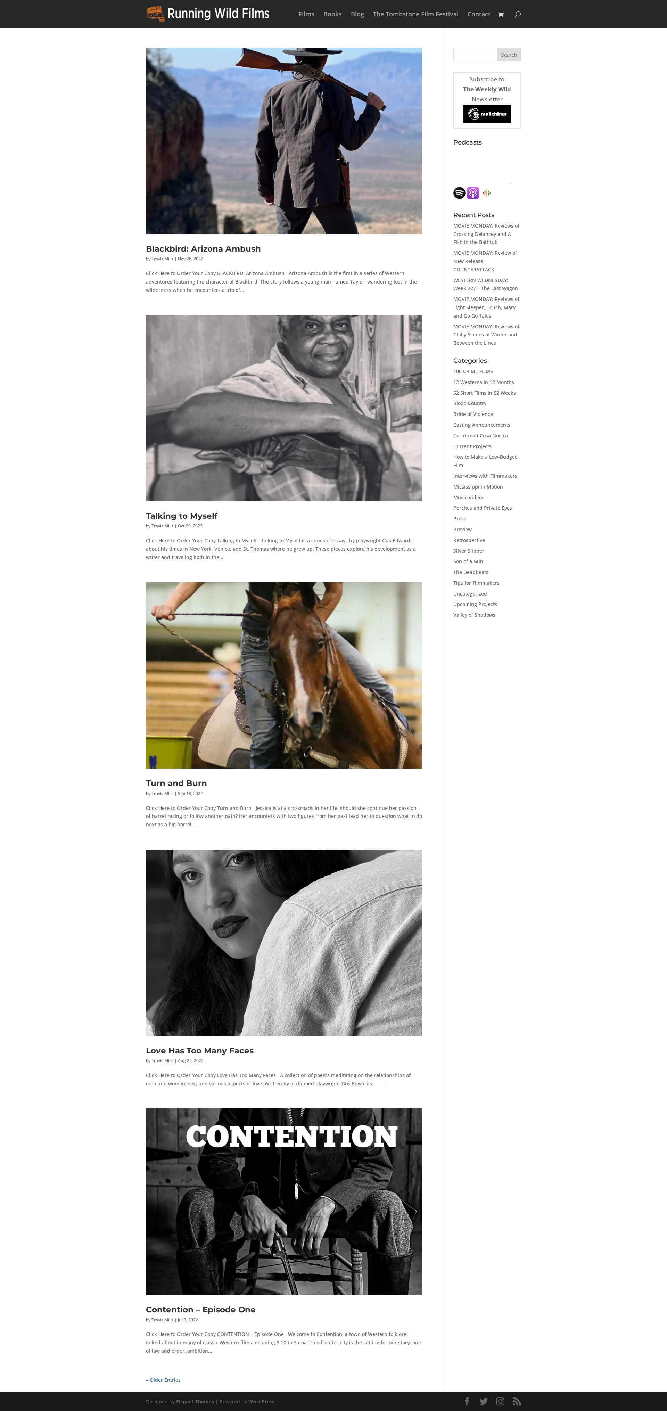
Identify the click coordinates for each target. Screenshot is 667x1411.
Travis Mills (162, 259)
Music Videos (468, 497)
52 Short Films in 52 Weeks (484, 392)
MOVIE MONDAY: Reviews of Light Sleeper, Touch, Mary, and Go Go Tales (486, 307)
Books (332, 14)
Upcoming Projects (475, 604)
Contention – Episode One (201, 1309)
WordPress (261, 1401)
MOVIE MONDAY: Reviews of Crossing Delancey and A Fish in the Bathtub (486, 234)
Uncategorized (470, 593)
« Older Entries (163, 1380)
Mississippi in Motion (478, 486)
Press (459, 518)
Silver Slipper (468, 551)
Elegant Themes (195, 1401)
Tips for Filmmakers (476, 583)
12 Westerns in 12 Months (483, 382)
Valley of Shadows (474, 615)
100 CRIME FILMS (473, 371)
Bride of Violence (473, 414)
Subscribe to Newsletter (487, 89)
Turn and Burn (176, 783)
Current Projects (472, 446)
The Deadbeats (470, 572)
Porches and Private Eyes (482, 507)
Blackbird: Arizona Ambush (203, 249)
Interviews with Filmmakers (485, 476)
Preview (462, 529)
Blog (357, 14)
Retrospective (469, 540)
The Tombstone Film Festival (416, 14)
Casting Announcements (481, 424)
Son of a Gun (468, 561)
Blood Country (469, 403)
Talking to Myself (181, 516)
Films (306, 14)
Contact (479, 14)
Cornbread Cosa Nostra (480, 435)
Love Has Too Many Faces (200, 1050)
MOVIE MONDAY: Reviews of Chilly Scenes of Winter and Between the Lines (486, 334)
